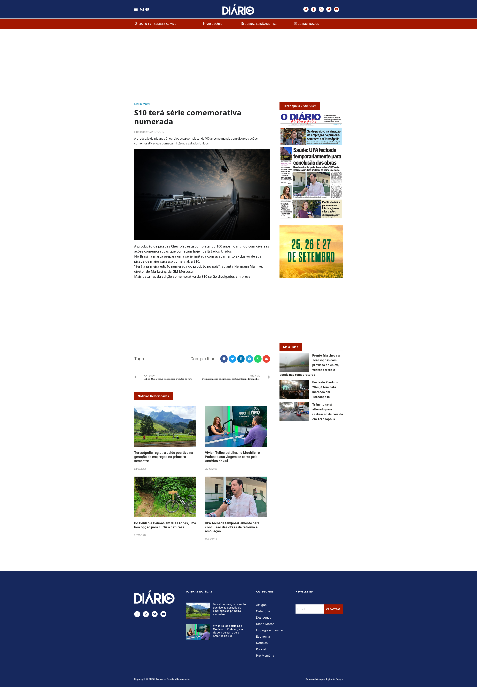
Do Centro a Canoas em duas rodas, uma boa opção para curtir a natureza (165, 525)
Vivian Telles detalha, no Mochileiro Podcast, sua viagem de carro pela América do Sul (232, 457)
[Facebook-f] (313, 9)
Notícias (262, 643)
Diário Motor (142, 104)
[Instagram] (321, 9)
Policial (261, 649)
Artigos (261, 605)
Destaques (263, 617)
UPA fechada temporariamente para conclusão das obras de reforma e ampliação (232, 527)
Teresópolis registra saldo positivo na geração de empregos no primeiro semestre (163, 457)
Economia (263, 636)
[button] (306, 9)
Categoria (263, 611)
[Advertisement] (238, 61)
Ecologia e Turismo (269, 630)
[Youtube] (336, 9)
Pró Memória (265, 655)
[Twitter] (328, 9)
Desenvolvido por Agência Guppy (324, 678)
